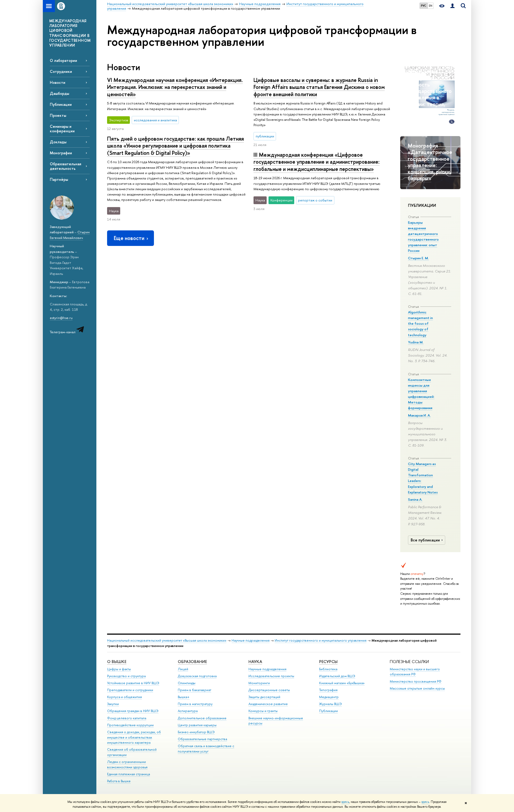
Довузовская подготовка (197, 676)
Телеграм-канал (63, 332)
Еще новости (129, 238)
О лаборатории (63, 60)
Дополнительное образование (202, 718)
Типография (328, 690)
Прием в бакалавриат (194, 690)
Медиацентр (329, 697)
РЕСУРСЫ (328, 661)
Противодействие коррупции (130, 725)
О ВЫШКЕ (116, 661)
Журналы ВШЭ (330, 704)
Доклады (58, 141)
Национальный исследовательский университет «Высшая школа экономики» (166, 640)
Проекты (58, 115)
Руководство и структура (126, 676)
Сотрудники (61, 71)
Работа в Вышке (119, 781)
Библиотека (328, 669)
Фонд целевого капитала (126, 718)
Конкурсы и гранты (263, 711)
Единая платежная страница (128, 774)
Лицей (183, 669)
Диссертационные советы (269, 690)
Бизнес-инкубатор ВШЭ (196, 732)
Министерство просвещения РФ (415, 681)
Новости (57, 82)
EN (430, 6)
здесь (345, 802)
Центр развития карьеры (197, 725)
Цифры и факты (119, 669)
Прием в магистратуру (195, 704)
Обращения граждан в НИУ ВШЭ (132, 711)
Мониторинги (259, 683)
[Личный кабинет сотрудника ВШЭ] (452, 6)
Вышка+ (184, 697)
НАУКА (255, 661)
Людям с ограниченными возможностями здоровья (127, 764)
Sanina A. (415, 499)
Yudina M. (416, 342)
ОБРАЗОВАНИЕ (192, 661)
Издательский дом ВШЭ (337, 676)
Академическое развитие (268, 704)
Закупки (113, 704)
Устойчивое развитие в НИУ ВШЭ (133, 683)
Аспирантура (188, 711)
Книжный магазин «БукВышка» (342, 683)
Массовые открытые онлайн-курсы (417, 688)
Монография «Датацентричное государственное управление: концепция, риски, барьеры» (430, 162)
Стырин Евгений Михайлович (70, 235)
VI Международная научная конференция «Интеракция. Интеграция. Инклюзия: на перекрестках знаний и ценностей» (175, 87)
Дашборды (59, 93)
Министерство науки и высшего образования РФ (415, 672)
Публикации (61, 104)
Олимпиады (186, 683)
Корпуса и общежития (124, 697)
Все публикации (425, 540)
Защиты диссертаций (264, 697)
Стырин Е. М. (418, 258)
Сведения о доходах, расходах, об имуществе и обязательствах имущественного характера (134, 737)
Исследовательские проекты (271, 676)
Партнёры (59, 179)
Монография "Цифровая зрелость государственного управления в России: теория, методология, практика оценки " (430, 94)
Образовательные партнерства (202, 739)
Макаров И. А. (419, 415)
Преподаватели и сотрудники (130, 690)
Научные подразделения (251, 640)
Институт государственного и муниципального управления (320, 640)
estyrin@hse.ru (61, 317)
